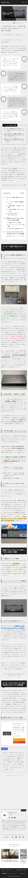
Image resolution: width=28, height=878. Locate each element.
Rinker (19, 735)
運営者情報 (4, 873)
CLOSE (22, 193)
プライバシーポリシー (13, 873)
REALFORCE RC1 (7, 185)
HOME (2, 869)
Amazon (16, 739)
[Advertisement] (14, 792)
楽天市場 (16, 742)
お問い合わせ (23, 873)
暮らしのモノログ (17, 23)
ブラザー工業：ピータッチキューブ (13, 673)
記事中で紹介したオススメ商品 (16, 236)
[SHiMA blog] (5, 2)
